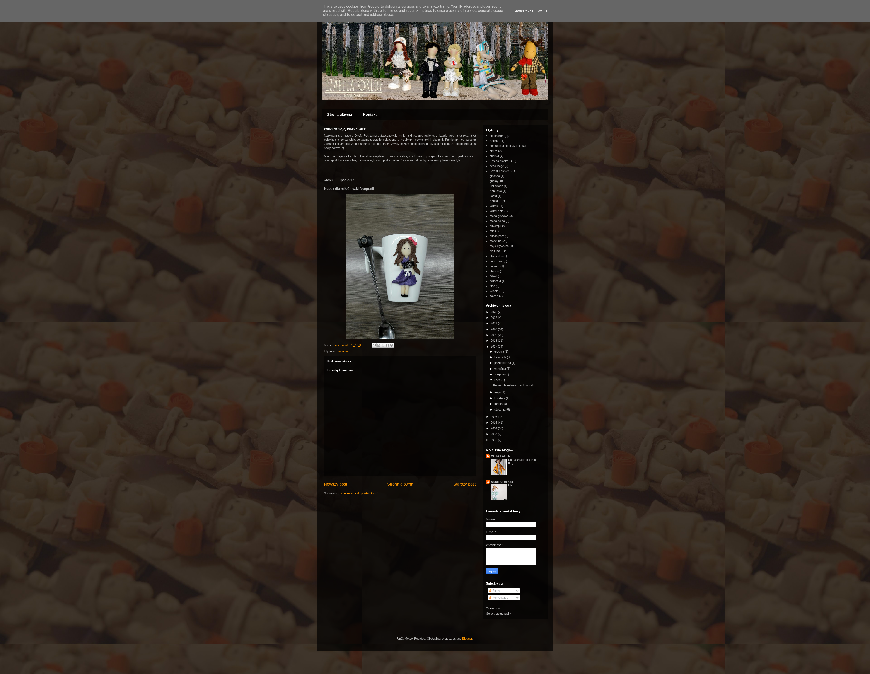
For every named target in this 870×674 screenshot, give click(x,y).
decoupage (497, 166)
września (500, 368)
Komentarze (499, 597)
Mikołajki (495, 226)
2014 (494, 428)
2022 (494, 317)
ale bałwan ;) (498, 136)
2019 (494, 335)
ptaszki (494, 271)
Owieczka (496, 256)
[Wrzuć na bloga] (378, 345)
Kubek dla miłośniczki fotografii (513, 385)
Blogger (467, 638)
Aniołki (494, 141)
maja (498, 392)
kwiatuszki (496, 211)
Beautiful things (502, 481)
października (503, 363)
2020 (494, 329)
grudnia (499, 351)
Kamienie (496, 191)
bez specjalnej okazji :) (505, 145)
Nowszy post (335, 484)
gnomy (494, 181)
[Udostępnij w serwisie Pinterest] (391, 345)
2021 (494, 323)
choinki (494, 156)
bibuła (493, 151)
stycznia (500, 409)
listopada (500, 357)
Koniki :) (495, 201)
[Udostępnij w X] (383, 345)
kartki (493, 196)
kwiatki (494, 206)
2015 (494, 422)
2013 (494, 434)
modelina (342, 351)
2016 (494, 416)
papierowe (496, 261)
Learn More (523, 10)
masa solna (497, 221)
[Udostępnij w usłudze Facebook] (387, 345)
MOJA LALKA (500, 456)
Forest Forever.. (500, 171)
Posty (495, 590)
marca (498, 404)
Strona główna (339, 114)
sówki (493, 276)
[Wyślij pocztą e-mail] (374, 345)
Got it (543, 10)
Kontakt (370, 114)
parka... (495, 266)
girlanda (495, 176)
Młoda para (497, 236)
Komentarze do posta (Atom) (359, 493)
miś (492, 231)
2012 (494, 440)
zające (494, 296)
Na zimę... (496, 251)
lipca (497, 380)
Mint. (511, 485)
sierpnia (499, 374)
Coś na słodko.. (500, 161)
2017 (494, 346)
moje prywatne (499, 246)
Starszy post (464, 484)
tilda (492, 286)
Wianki (494, 291)
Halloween (496, 186)
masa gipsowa (499, 216)
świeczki (495, 281)
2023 (494, 312)
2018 (494, 340)
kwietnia (500, 398)
